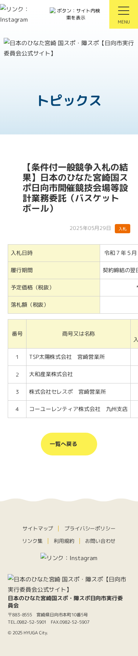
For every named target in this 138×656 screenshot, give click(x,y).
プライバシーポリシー (90, 528)
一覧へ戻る (63, 444)
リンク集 (32, 540)
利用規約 (64, 540)
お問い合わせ (100, 540)
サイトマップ (37, 528)
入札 (122, 228)
